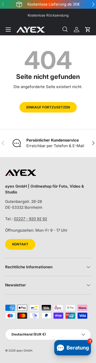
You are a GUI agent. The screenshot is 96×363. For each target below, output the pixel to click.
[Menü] (8, 29)
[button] (87, 29)
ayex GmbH (24, 350)
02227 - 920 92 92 (30, 218)
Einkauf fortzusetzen (48, 107)
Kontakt (20, 244)
